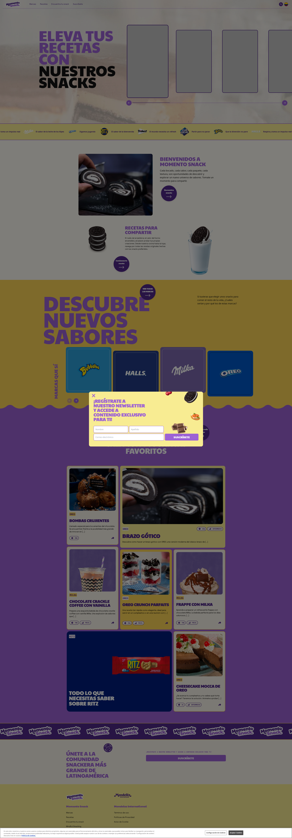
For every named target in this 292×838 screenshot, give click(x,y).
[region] (146, 833)
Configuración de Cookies (215, 833)
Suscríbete (182, 437)
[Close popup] (93, 395)
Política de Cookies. (28, 836)
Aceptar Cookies (236, 833)
